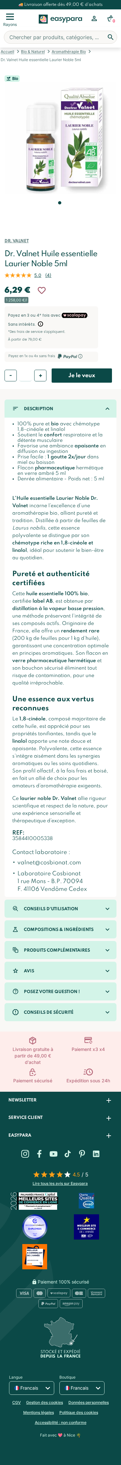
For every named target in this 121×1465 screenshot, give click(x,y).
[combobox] (60, 37)
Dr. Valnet (16, 241)
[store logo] (60, 26)
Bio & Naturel (33, 51)
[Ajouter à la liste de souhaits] (41, 290)
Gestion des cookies (44, 1402)
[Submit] (110, 37)
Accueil (7, 51)
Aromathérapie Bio (69, 51)
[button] (59, 211)
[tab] (60, 1101)
